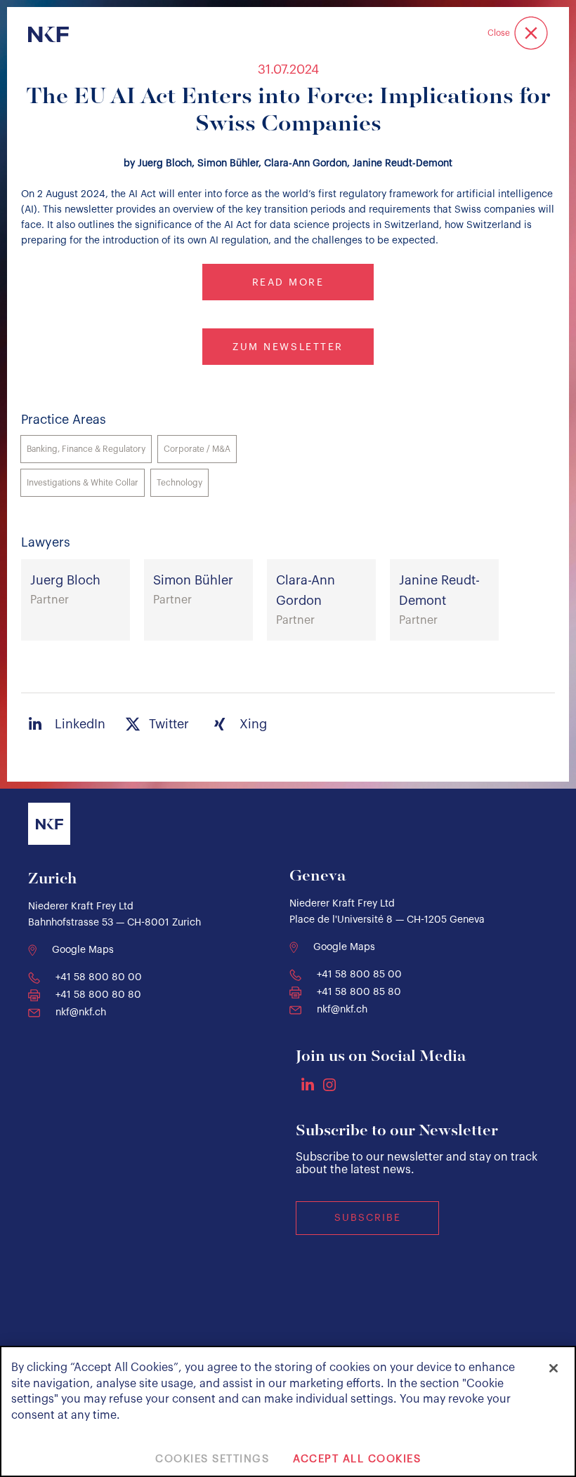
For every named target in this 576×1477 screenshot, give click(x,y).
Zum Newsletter (288, 347)
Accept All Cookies (357, 1459)
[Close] (553, 1368)
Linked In (307, 1084)
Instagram (329, 1084)
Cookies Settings (212, 1459)
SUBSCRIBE (367, 1218)
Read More (288, 283)
